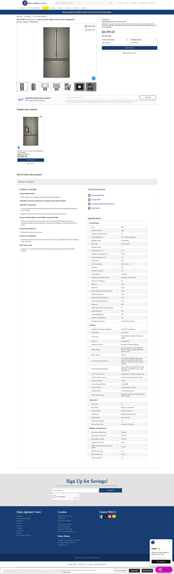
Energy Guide (96, 199)
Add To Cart (129, 48)
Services (53, 8)
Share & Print (91, 26)
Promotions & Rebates (34, 8)
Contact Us (76, 8)
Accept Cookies (147, 570)
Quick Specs (96, 208)
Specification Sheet (98, 195)
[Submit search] (111, 3)
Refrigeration (27, 16)
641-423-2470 (67, 529)
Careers (84, 8)
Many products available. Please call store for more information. (87, 12)
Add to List (91, 30)
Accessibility (90, 564)
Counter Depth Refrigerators (40, 16)
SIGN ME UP (110, 490)
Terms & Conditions (72, 564)
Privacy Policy (82, 564)
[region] (87, 571)
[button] (118, 3)
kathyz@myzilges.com (68, 531)
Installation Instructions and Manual (103, 204)
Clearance (46, 8)
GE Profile (19, 22)
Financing (68, 8)
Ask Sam (148, 97)
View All (91, 87)
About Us (60, 8)
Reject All (134, 570)
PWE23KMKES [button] (33, 22)
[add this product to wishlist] (41, 117)
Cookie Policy (66, 572)
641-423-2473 (67, 524)
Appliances (22, 8)
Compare (32, 163)
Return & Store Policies (23, 535)
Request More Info (130, 53)
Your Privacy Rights (120, 570)
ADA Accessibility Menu (100, 564)
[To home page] (34, 3)
